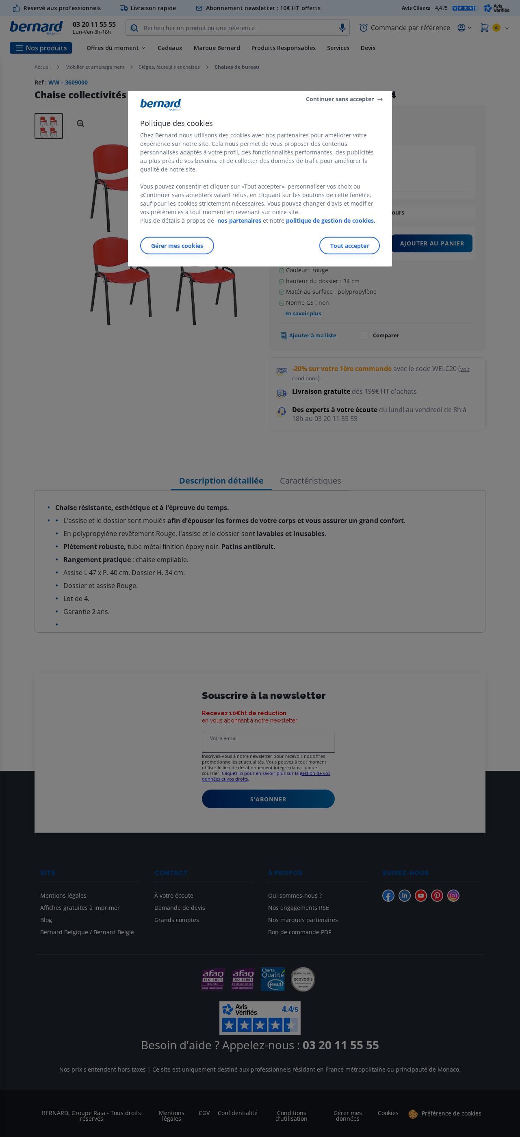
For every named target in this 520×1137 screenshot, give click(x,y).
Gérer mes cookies (177, 246)
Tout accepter (349, 246)
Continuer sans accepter (340, 99)
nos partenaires (239, 220)
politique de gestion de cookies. (330, 220)
